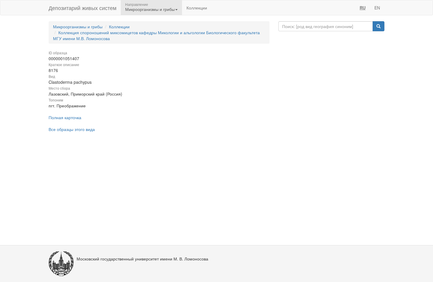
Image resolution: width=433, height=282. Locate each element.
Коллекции (196, 8)
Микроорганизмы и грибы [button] (150, 9)
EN (377, 8)
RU (363, 8)
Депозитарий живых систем (82, 8)
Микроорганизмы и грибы (78, 26)
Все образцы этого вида (72, 129)
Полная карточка (65, 117)
